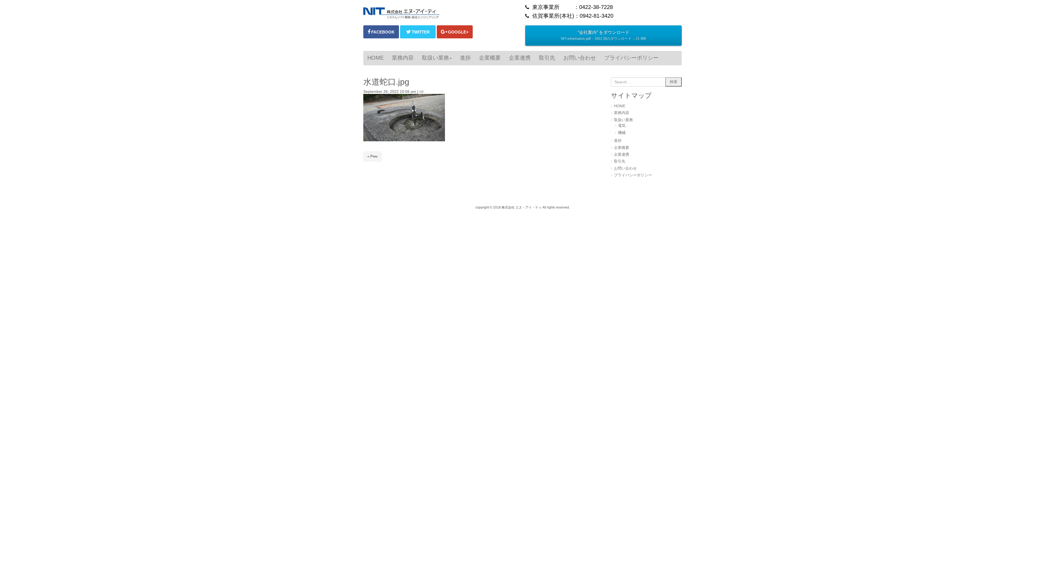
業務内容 (621, 113)
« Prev (372, 156)
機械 (622, 133)
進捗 (618, 141)
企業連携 (621, 154)
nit (421, 92)
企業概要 (621, 148)
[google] (455, 31)
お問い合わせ (625, 168)
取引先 (619, 161)
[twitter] (418, 31)
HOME (619, 106)
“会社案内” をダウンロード (603, 35)
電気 (622, 126)
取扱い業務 (623, 120)
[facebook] (381, 31)
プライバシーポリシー (633, 175)
